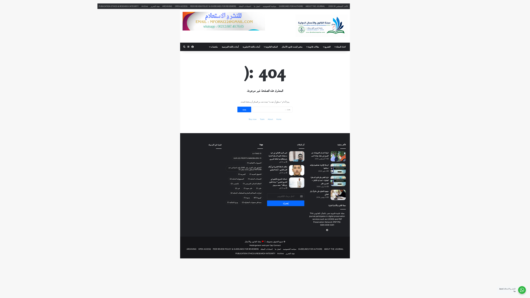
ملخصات (214, 47)
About (270, 119)
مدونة (247, 198)
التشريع (328, 47)
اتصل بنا (257, 6)
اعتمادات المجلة (245, 6)
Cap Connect (275, 245)
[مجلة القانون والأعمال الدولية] (321, 26)
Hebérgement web (257, 245)
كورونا (257, 198)
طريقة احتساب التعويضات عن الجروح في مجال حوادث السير (319, 154)
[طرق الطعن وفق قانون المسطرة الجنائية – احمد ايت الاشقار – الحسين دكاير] (338, 181)
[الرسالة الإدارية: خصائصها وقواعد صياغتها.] (338, 168)
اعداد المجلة (341, 47)
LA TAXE (256, 153)
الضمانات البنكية (254, 179)
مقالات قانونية (313, 47)
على (258, 188)
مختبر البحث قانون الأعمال (292, 47)
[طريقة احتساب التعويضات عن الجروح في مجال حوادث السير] (338, 156)
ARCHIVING (167, 6)
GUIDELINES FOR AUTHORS (291, 6)
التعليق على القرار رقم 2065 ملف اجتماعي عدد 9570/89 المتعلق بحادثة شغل (244, 169)
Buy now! (253, 119)
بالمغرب (235, 184)
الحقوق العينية (255, 174)
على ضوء (248, 188)
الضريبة (242, 174)
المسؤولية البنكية (237, 179)
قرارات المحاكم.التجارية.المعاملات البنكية (245, 193)
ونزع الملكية (232, 202)
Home (278, 119)
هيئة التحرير (155, 6)
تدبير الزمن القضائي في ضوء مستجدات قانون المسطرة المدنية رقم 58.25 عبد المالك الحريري (278, 156)
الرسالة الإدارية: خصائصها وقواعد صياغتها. (319, 166)
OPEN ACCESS (181, 6)
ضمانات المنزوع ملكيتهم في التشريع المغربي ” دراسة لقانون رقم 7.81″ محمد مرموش (278, 182)
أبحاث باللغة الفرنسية (230, 47)
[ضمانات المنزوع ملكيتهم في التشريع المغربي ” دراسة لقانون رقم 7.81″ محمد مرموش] (296, 182)
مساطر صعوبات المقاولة (251, 202)
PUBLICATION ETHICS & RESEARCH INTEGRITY (119, 6)
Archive (144, 6)
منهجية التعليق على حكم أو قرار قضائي (319, 193)
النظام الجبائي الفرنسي (252, 184)
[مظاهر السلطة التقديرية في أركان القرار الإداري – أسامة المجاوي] (296, 170)
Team (262, 119)
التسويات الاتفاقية (254, 163)
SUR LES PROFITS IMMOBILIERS (247, 158)
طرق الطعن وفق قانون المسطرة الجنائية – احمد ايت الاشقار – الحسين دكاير (319, 180)
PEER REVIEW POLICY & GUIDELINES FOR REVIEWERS (213, 6)
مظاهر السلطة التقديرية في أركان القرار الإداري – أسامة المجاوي (277, 168)
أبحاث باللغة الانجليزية (251, 47)
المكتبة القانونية (271, 47)
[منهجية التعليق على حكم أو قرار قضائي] (338, 195)
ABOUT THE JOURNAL (315, 6)
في (237, 188)
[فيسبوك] (327, 230)
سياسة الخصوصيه (269, 6)
